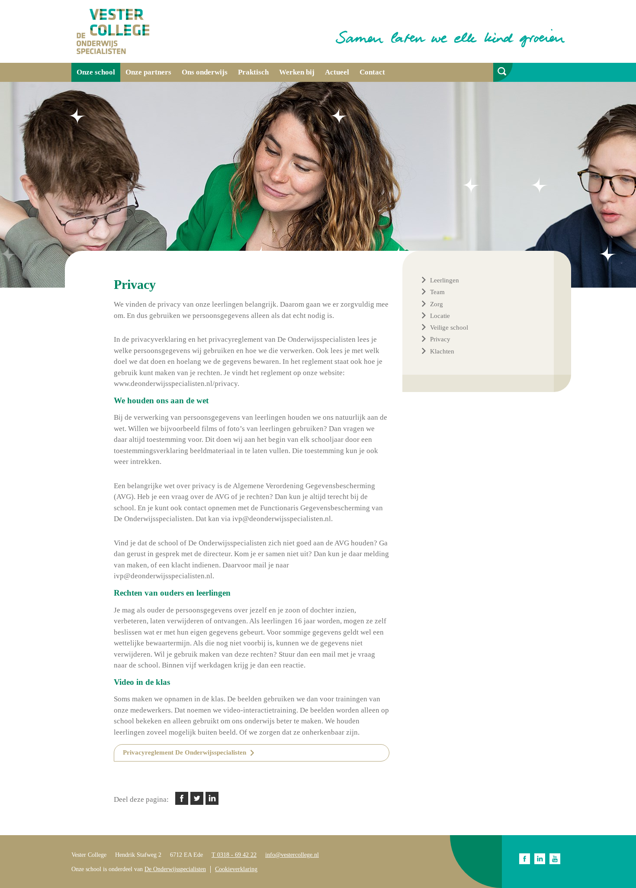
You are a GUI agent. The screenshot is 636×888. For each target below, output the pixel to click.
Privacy (440, 339)
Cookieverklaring (236, 869)
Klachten (442, 351)
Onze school (96, 72)
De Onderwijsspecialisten (175, 869)
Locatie (440, 315)
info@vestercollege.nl (292, 855)
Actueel (337, 72)
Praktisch (253, 72)
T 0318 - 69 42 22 (234, 855)
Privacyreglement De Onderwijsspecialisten (184, 752)
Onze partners (148, 72)
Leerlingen (444, 280)
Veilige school (449, 327)
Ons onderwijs (205, 72)
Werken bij (297, 72)
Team (437, 291)
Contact (372, 72)
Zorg (436, 304)
